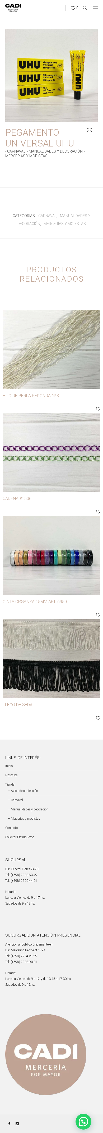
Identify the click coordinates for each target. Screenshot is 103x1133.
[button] (89, 130)
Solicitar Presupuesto (19, 837)
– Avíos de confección (23, 791)
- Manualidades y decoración (55, 151)
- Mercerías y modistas (64, 224)
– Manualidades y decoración (28, 809)
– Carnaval (15, 800)
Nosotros (11, 775)
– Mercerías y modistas (24, 818)
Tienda (10, 784)
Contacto (11, 828)
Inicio (9, 766)
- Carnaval (15, 151)
